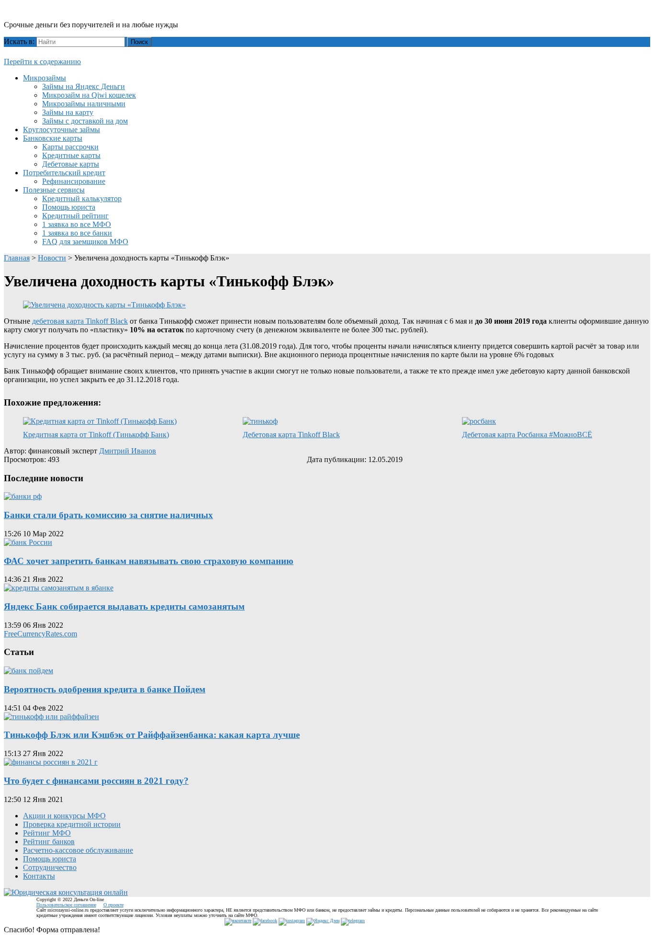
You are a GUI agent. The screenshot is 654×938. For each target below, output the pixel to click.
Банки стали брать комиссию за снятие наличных (108, 515)
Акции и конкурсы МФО (64, 816)
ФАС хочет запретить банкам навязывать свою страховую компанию (148, 561)
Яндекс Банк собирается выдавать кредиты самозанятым (124, 606)
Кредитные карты (71, 155)
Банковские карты (52, 138)
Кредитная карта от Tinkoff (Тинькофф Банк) (96, 434)
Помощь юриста (68, 207)
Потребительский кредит (64, 173)
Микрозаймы (44, 78)
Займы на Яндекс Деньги (83, 86)
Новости (52, 258)
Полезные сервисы (54, 190)
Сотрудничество (50, 867)
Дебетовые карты (70, 164)
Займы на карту (67, 112)
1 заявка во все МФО (76, 224)
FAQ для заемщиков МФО (85, 241)
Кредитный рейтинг (75, 216)
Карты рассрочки (70, 147)
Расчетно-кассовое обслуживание (78, 850)
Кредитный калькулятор (82, 198)
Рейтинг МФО (47, 833)
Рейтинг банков (49, 841)
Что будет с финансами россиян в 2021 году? (96, 781)
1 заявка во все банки (77, 233)
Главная (17, 258)
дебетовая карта (70, 321)
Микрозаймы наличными (83, 104)
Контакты (39, 876)
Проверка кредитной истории (72, 824)
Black (119, 321)
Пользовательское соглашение (66, 904)
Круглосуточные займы (61, 129)
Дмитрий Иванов (127, 451)
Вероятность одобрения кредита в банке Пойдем (104, 689)
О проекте (113, 904)
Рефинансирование (73, 181)
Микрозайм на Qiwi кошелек (89, 95)
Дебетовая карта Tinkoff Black (291, 434)
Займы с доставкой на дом (85, 121)
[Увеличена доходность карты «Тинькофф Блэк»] (104, 305)
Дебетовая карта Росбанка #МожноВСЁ (527, 434)
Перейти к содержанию (42, 61)
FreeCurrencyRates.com (40, 634)
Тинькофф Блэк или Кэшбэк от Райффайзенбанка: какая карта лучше (152, 735)
